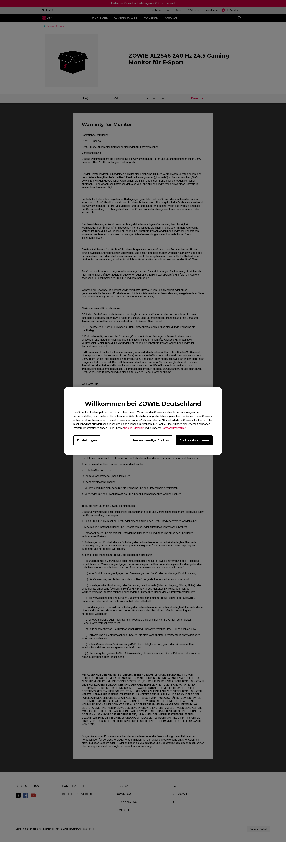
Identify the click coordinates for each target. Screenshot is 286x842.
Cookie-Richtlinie (134, 428)
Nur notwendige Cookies (151, 440)
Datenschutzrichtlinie (174, 428)
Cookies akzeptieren (194, 440)
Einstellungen (87, 440)
